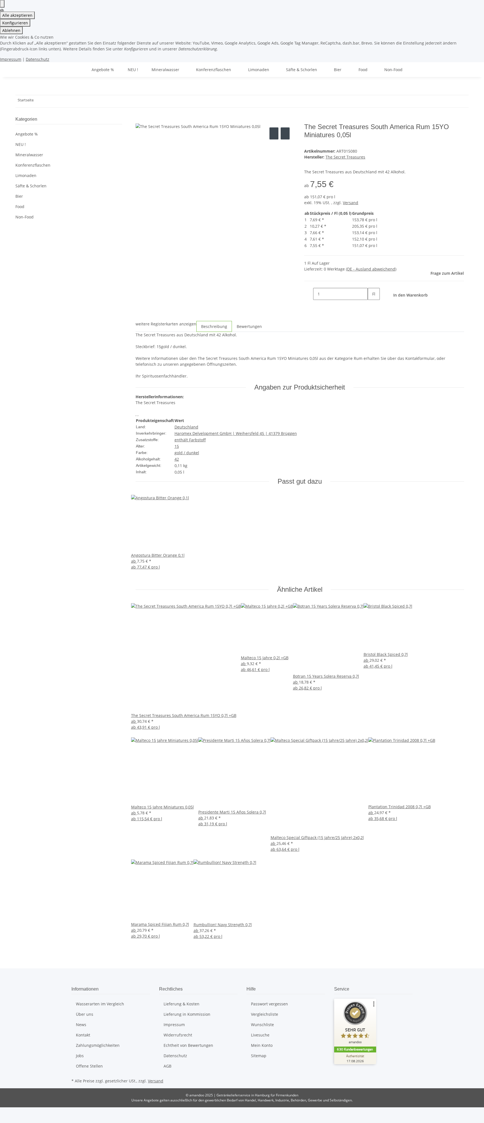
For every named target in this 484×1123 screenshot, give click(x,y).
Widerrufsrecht (178, 1035)
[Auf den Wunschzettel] (285, 133)
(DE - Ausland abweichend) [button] (371, 269)
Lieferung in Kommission (187, 1014)
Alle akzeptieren (17, 15)
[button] (68, 155)
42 (176, 459)
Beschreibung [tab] (214, 326)
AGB (167, 1066)
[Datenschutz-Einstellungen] (2, 4)
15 (176, 446)
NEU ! (20, 144)
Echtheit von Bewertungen (188, 1045)
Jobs (80, 1055)
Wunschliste (262, 1024)
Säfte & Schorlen (30, 185)
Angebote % (26, 134)
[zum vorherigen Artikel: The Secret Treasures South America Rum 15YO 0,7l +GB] (38, 101)
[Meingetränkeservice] (78, 69)
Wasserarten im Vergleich (100, 1003)
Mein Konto (262, 1045)
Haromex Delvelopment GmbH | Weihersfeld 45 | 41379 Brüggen (235, 433)
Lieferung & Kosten (181, 1003)
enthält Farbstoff (190, 439)
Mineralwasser (29, 154)
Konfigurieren (15, 22)
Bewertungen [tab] (249, 326)
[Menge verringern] (308, 294)
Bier (19, 196)
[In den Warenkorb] (140, 120)
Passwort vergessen (269, 1003)
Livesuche (260, 1035)
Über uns (84, 1014)
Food (19, 206)
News (81, 1024)
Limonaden (25, 175)
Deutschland (186, 427)
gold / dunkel (186, 452)
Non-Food (24, 217)
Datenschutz (37, 59)
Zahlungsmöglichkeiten (98, 1045)
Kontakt (83, 1035)
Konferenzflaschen (32, 165)
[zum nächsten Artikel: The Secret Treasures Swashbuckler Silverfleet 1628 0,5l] (48, 101)
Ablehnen (11, 30)
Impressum (10, 59)
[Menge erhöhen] (372, 306)
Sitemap (258, 1055)
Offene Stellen (89, 1066)
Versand (350, 202)
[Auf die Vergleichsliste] (273, 133)
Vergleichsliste (264, 1014)
